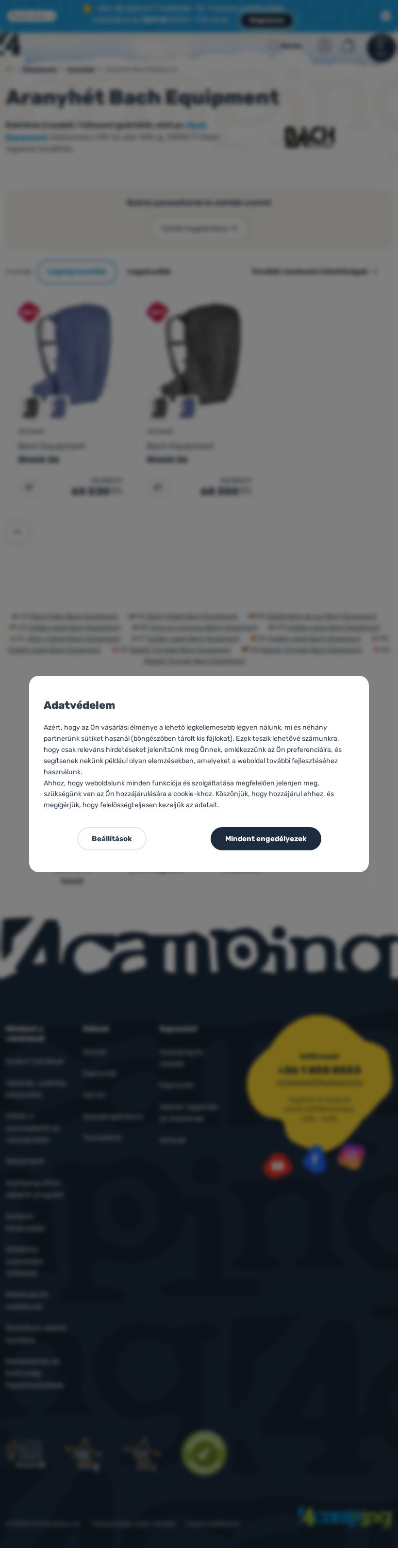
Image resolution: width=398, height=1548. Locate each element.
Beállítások (112, 838)
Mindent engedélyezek (266, 838)
